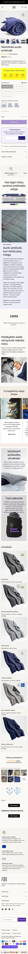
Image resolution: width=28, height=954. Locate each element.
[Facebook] (6, 909)
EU (6, 952)
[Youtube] (9, 909)
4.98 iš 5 (18, 761)
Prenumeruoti (21, 919)
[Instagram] (2, 909)
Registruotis (22, 138)
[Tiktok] (12, 909)
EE (26, 952)
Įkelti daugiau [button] (14, 805)
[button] (5, 54)
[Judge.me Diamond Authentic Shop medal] (9, 790)
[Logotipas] (14, 7)
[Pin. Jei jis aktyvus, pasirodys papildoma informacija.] (20, 194)
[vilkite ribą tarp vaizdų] (14, 370)
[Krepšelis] (25, 7)
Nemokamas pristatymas (8, 151)
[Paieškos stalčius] (22, 7)
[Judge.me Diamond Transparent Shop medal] (17, 790)
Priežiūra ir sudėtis (6, 157)
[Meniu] (2, 7)
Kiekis (2, 116)
